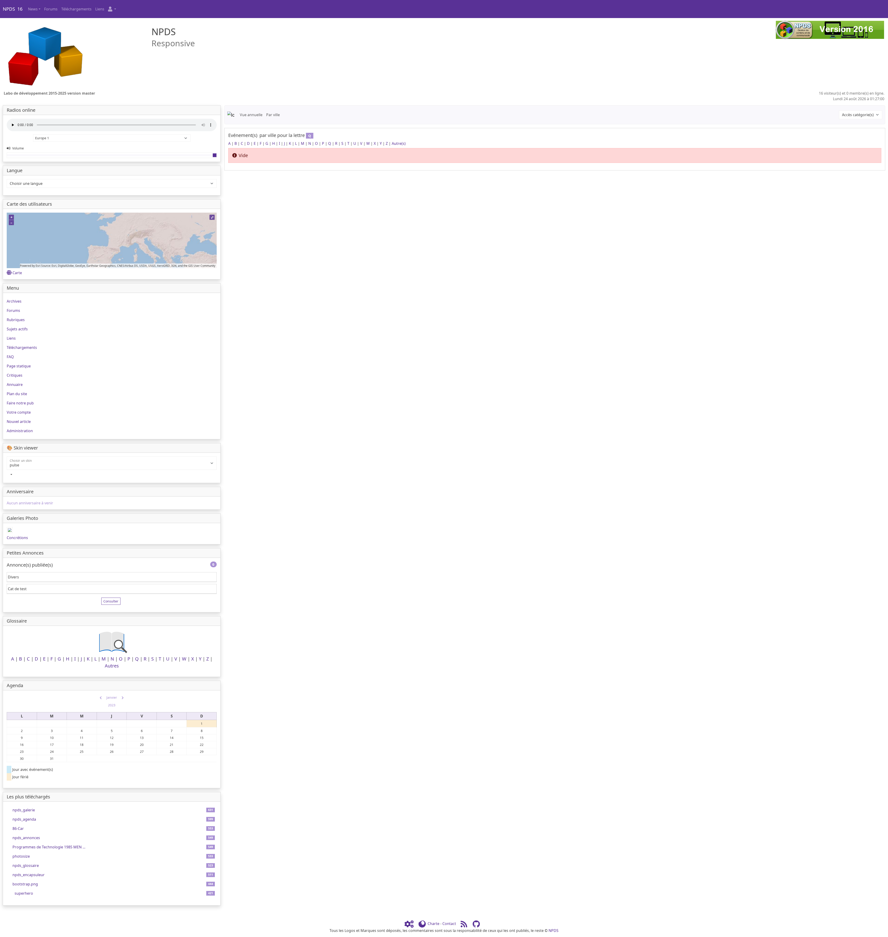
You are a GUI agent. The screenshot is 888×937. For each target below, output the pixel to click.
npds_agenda (24, 819)
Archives (14, 301)
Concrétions (17, 537)
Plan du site (17, 393)
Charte (433, 923)
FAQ (10, 356)
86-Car (18, 828)
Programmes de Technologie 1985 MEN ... (48, 847)
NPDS (553, 930)
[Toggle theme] (112, 474)
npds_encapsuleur (28, 874)
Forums (51, 9)
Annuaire (15, 384)
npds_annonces (26, 837)
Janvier (111, 697)
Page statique (19, 366)
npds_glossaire (25, 865)
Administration (20, 430)
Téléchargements (76, 9)
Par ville (273, 114)
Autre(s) (399, 143)
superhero (24, 893)
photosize (21, 856)
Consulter (110, 601)
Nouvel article (19, 421)
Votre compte (19, 412)
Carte (17, 272)
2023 (111, 705)
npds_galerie (23, 810)
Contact (449, 923)
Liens (99, 9)
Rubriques (16, 319)
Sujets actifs (17, 329)
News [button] (33, 9)
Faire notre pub (20, 403)
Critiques (14, 375)
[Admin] (410, 923)
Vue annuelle (251, 114)
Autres (112, 666)
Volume (17, 148)
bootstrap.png (25, 884)
